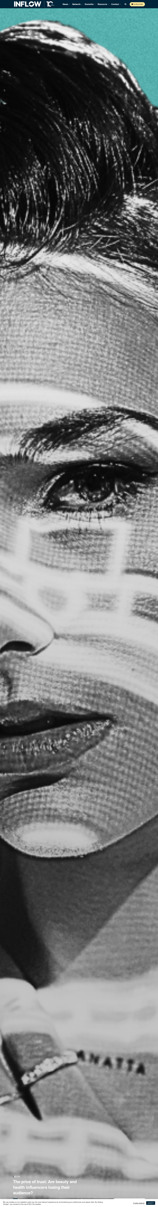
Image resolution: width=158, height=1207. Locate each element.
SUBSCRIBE (138, 4)
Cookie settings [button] (138, 1203)
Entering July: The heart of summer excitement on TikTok (46, 1190)
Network (76, 4)
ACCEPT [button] (151, 1203)
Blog (17, 1176)
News (65, 4)
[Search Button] (125, 4)
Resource (102, 4)
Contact (115, 4)
